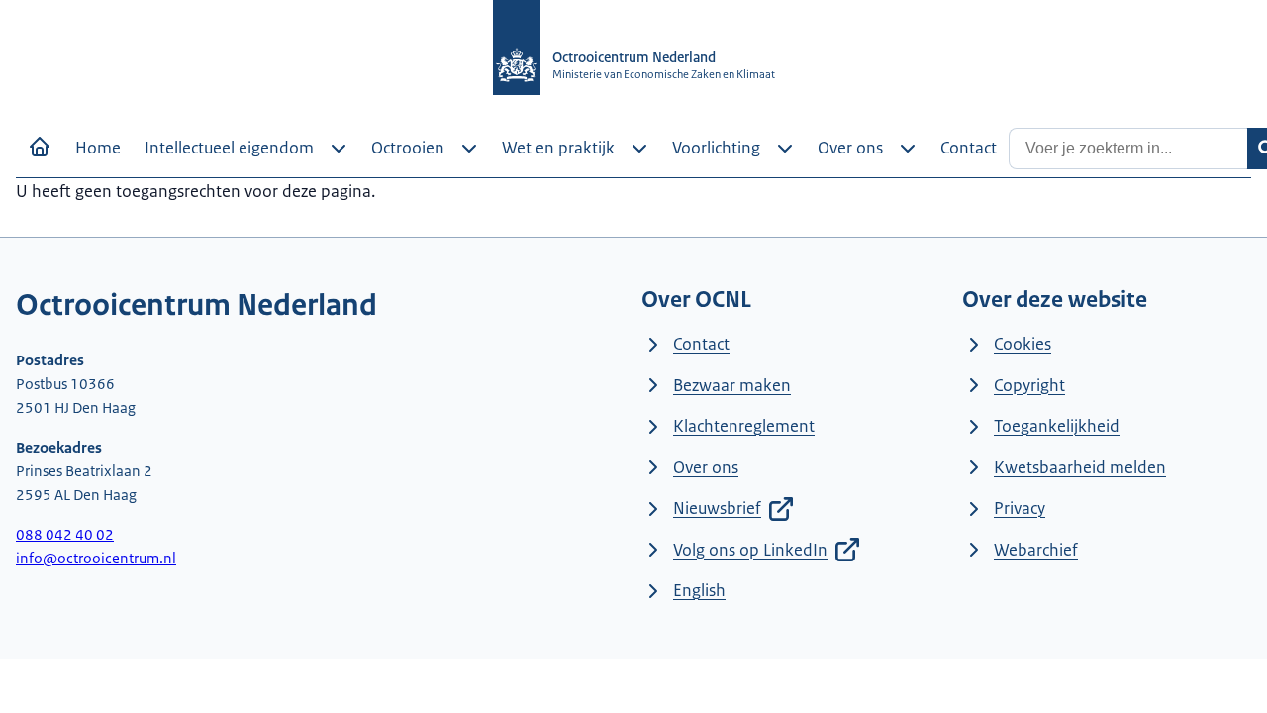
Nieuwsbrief (717, 508)
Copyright (1029, 385)
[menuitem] (98, 148)
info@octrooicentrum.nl (96, 558)
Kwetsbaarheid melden (1080, 467)
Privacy (1019, 508)
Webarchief (1036, 549)
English (699, 590)
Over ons (705, 467)
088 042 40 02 (65, 534)
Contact (701, 344)
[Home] (39, 146)
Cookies (1022, 344)
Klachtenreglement (744, 426)
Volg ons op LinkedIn (750, 549)
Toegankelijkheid (1057, 426)
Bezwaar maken (732, 385)
